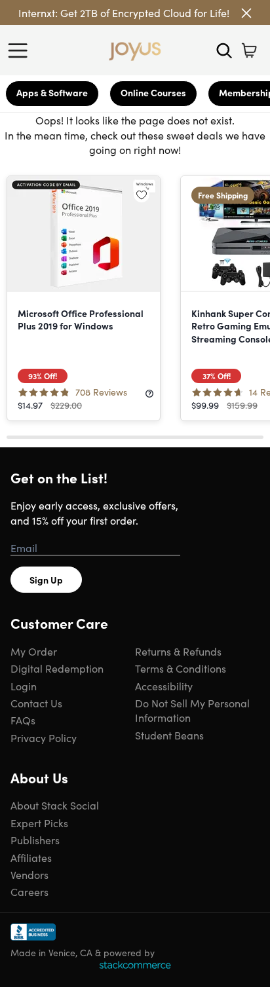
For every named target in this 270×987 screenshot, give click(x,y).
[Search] (224, 50)
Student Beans (169, 735)
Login (23, 686)
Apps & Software (52, 92)
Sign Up (46, 579)
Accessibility (164, 686)
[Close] (246, 13)
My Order (33, 651)
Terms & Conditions (180, 668)
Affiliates (31, 857)
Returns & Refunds (178, 651)
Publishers (35, 839)
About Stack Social (54, 805)
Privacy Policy (43, 737)
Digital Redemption (57, 668)
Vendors (29, 874)
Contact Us (36, 703)
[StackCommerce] (135, 965)
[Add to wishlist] (141, 194)
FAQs (22, 720)
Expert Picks (39, 822)
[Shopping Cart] (249, 50)
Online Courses (153, 92)
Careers (29, 891)
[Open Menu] (21, 50)
